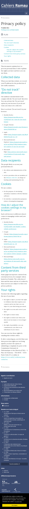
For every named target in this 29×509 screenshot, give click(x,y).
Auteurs (6, 470)
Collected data (8, 40)
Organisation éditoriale (10, 385)
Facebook (6, 406)
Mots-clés (6, 472)
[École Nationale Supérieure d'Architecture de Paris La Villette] (16, 490)
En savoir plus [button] (18, 501)
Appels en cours (8, 378)
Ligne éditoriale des (13, 384)
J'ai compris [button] (14, 505)
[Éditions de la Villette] (16, 482)
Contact (6, 400)
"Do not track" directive (11, 43)
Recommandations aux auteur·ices (13, 390)
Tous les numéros (14, 464)
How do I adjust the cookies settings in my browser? (15, 50)
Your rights (7, 56)
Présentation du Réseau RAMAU (12, 392)
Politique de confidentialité (10, 30)
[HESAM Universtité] (6, 490)
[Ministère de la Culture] (6, 482)
